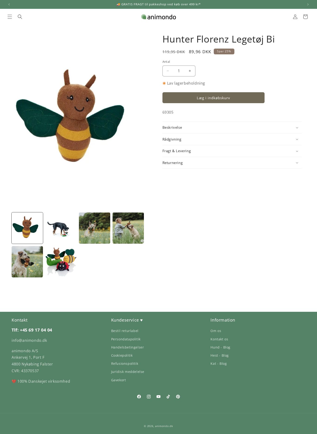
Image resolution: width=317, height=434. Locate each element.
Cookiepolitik (122, 355)
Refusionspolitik (124, 363)
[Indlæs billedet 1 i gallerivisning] (27, 228)
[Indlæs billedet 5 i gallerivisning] (27, 261)
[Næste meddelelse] (308, 4)
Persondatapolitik (126, 339)
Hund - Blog (220, 347)
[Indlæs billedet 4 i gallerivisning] (128, 228)
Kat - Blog (218, 363)
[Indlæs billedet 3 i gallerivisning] (94, 228)
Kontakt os (219, 339)
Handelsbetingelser (127, 347)
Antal (166, 61)
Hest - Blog (219, 355)
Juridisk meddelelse (127, 371)
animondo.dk (164, 426)
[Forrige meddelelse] (9, 4)
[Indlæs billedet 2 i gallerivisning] (61, 228)
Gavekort (118, 380)
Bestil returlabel (125, 331)
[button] (10, 17)
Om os (215, 331)
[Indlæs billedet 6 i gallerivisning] (61, 261)
